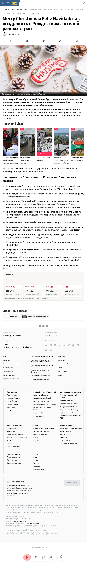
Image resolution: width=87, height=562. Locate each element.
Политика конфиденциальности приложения (42, 366)
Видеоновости (12, 404)
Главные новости (13, 395)
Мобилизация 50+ (66, 401)
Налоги (9, 443)
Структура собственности (67, 364)
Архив (60, 367)
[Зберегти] (76, 41)
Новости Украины (13, 398)
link (46, 345)
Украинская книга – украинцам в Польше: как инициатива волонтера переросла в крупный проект (40, 170)
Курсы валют (12, 432)
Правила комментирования (40, 376)
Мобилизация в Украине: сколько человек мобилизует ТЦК (71, 415)
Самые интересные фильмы (43, 428)
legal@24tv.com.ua (32, 523)
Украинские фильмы (41, 432)
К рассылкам (72, 483)
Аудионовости (12, 407)
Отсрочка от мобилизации (70, 410)
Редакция (6, 360)
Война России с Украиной (44, 392)
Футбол (36, 460)
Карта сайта (62, 371)
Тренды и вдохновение (15, 463)
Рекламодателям (9, 375)
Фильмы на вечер (40, 435)
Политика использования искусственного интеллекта (40, 361)
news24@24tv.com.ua (12, 336)
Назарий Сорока (14, 34)
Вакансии (61, 360)
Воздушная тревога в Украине (44, 404)
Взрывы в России (39, 413)
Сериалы (36, 441)
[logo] (14, 3)
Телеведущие (8, 371)
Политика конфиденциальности (42, 356)
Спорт (36, 454)
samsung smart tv (51, 533)
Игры (60, 375)
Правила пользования (11, 379)
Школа (62, 434)
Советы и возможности (20, 9)
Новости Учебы (66, 426)
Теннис (36, 463)
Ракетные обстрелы (40, 395)
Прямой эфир (12, 401)
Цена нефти (11, 428)
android (12, 533)
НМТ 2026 (63, 437)
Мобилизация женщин (68, 404)
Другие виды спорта (40, 469)
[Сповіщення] (84, 3)
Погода (9, 410)
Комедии (36, 438)
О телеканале (8, 367)
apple (25, 533)
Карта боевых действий (42, 398)
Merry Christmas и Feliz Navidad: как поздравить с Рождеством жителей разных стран (57, 9)
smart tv (37, 533)
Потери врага (38, 416)
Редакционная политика (11, 364)
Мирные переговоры (41, 401)
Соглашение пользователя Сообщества (40, 371)
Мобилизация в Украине (70, 392)
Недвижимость (13, 454)
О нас (5, 356)
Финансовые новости (15, 435)
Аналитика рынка (13, 457)
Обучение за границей (68, 443)
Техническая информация (40, 379)
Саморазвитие (65, 440)
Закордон (6, 9)
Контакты (61, 356)
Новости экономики (15, 426)
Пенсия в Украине (14, 446)
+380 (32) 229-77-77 (19, 521)
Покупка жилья (12, 460)
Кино (35, 426)
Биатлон (36, 466)
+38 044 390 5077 (52, 336)
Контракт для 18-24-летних (70, 407)
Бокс (35, 457)
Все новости (12, 392)
